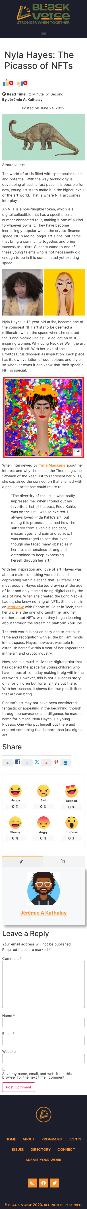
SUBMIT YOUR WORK (44, 1159)
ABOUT (29, 1139)
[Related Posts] (64, 861)
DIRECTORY (41, 1149)
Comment (12, 958)
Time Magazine (52, 465)
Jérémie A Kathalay (43, 913)
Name (8, 1015)
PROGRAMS (51, 1139)
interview (15, 607)
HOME (11, 1139)
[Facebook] (43, 1183)
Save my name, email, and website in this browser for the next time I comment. (37, 1075)
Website (9, 1051)
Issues (18, 1149)
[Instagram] (32, 1183)
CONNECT (66, 1149)
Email (8, 1033)
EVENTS (74, 1139)
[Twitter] (54, 1183)
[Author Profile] (22, 861)
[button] (43, 33)
